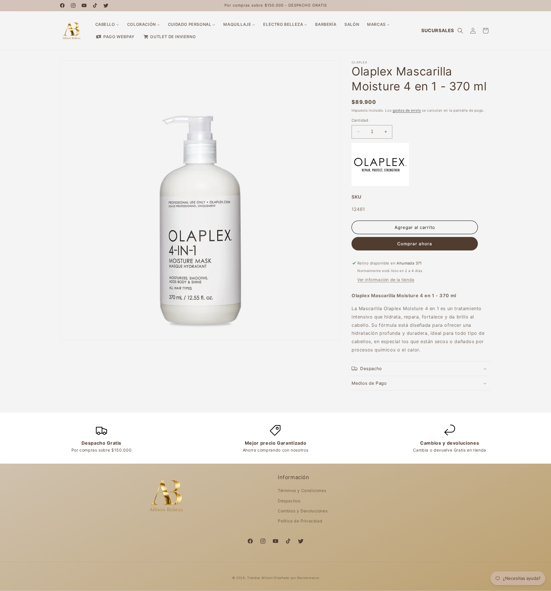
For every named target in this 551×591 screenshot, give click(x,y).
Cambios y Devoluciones (302, 510)
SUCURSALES (437, 30)
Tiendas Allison (260, 578)
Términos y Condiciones (302, 490)
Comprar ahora (414, 243)
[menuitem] (107, 24)
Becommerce (308, 578)
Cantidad (360, 120)
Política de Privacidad (300, 520)
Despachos (289, 500)
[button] (460, 30)
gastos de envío (407, 110)
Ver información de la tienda (385, 279)
